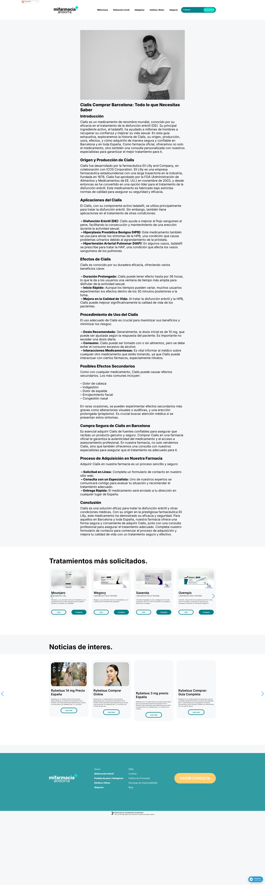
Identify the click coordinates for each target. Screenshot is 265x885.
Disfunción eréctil (121, 10)
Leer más (68, 712)
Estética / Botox (157, 10)
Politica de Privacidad (139, 778)
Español (27, 1)
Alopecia (173, 10)
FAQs (131, 769)
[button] (51, 596)
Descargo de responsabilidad (143, 783)
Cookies (133, 773)
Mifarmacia (102, 10)
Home (97, 769)
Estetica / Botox (102, 783)
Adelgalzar (140, 10)
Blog (131, 787)
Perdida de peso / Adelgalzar (108, 778)
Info (58, 612)
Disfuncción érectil (104, 773)
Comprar (78, 612)
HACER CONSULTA (209, 10)
